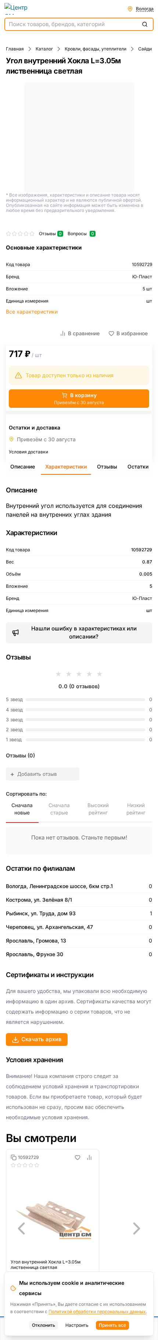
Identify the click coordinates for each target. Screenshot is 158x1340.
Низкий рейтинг (136, 809)
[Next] (136, 1228)
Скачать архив (41, 1039)
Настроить (77, 1325)
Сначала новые (22, 809)
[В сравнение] (89, 1157)
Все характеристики (32, 311)
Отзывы (107, 466)
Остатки (138, 466)
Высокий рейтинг (98, 809)
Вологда (145, 8)
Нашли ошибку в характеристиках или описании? (84, 632)
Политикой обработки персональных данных (97, 1311)
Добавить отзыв (33, 774)
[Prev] (21, 1228)
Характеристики (66, 466)
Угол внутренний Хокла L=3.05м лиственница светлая (45, 1264)
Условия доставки (28, 452)
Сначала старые (59, 809)
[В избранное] (77, 1157)
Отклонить (43, 1325)
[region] (79, 1228)
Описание (22, 466)
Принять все (112, 1325)
